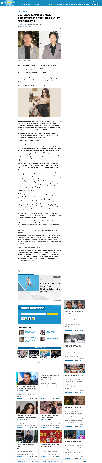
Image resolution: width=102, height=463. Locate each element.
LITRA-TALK (77, 4)
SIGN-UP (52, 314)
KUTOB (83, 4)
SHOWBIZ (53, 4)
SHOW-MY (20, 24)
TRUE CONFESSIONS (62, 4)
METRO (30, 4)
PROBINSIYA (36, 4)
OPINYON (42, 4)
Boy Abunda (20, 390)
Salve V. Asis (20, 419)
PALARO (48, 4)
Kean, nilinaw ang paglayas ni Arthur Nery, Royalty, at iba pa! (26, 387)
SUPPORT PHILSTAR (96, 4)
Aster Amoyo (20, 448)
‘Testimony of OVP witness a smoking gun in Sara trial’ (74, 312)
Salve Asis (26, 24)
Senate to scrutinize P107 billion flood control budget (73, 346)
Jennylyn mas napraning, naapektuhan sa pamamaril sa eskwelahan (26, 416)
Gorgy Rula (44, 379)
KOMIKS (88, 4)
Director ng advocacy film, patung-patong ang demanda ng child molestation (50, 375)
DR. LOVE (71, 4)
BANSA (25, 4)
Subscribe (98, 2)
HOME (21, 4)
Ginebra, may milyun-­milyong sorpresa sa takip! (50, 445)
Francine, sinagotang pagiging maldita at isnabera (50, 416)
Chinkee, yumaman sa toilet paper (25, 445)
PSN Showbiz (22, 12)
